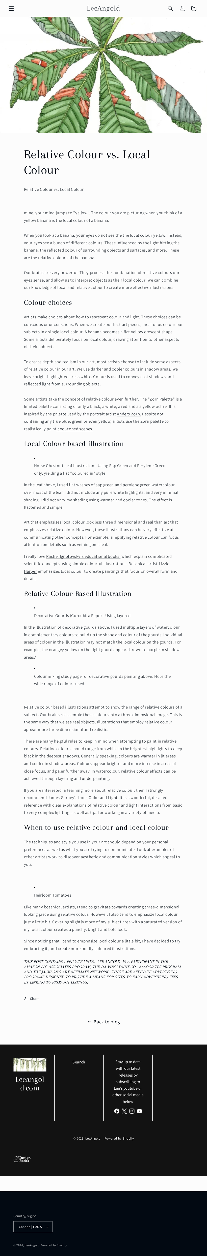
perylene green (136, 484)
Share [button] (35, 998)
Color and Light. (103, 797)
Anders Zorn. (129, 414)
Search (78, 1062)
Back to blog (107, 1022)
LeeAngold (93, 1138)
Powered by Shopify (119, 1138)
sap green (105, 484)
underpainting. (96, 778)
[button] (11, 8)
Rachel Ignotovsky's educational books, (83, 556)
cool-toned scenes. (75, 429)
